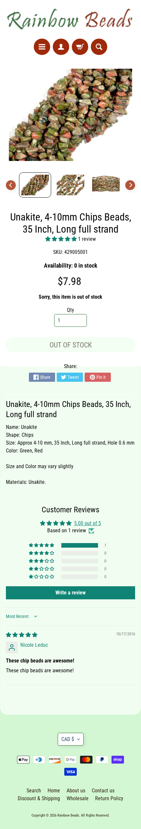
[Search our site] (99, 47)
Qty (70, 310)
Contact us (103, 790)
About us (76, 790)
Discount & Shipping (39, 798)
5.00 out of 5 (87, 523)
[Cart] (80, 47)
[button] (61, 239)
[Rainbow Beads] (70, 19)
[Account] (61, 47)
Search (34, 790)
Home (54, 790)
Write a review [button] (70, 593)
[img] (21, 635)
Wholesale (78, 798)
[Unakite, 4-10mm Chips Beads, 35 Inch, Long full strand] (35, 185)
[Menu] (42, 47)
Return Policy (109, 798)
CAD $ (67, 739)
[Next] (130, 185)
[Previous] (11, 185)
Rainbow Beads (68, 815)
